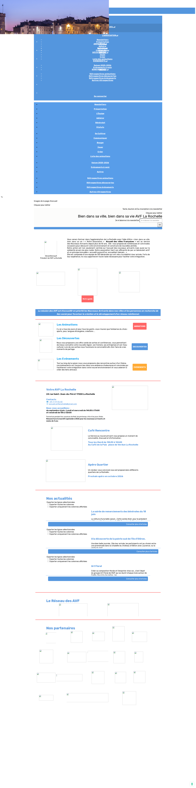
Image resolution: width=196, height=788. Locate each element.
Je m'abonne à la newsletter (127, 220)
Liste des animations (102, 59)
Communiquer (102, 50)
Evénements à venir (102, 67)
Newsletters (102, 40)
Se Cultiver (102, 48)
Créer (102, 57)
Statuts (100, 127)
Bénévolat (100, 123)
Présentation (102, 42)
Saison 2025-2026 (102, 65)
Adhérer (103, 46)
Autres (100, 172)
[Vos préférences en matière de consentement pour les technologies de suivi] (192, 784)
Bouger (100, 143)
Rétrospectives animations (102, 74)
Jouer (102, 55)
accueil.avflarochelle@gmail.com (63, 404)
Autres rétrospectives (102, 80)
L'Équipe (100, 113)
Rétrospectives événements (102, 78)
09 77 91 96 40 (56, 402)
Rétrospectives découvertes (102, 76)
